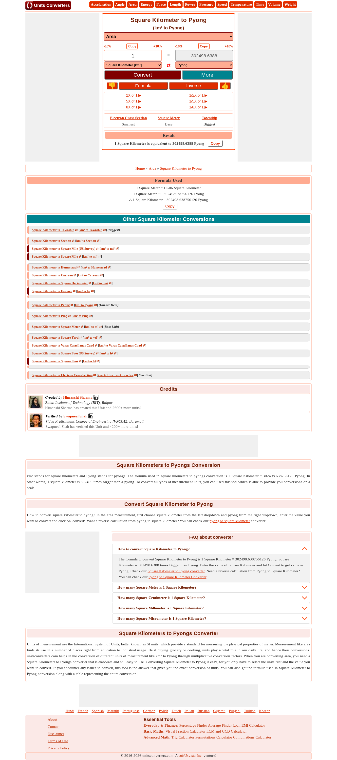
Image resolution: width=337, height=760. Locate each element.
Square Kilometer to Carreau (52, 275)
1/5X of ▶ (198, 101)
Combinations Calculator (252, 737)
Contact (53, 727)
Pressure (206, 4)
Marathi (113, 711)
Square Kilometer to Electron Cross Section (62, 375)
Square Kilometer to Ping (49, 316)
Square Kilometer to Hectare (52, 291)
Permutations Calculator (213, 737)
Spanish (98, 711)
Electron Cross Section (128, 118)
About (52, 719)
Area (133, 4)
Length (175, 4)
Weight (290, 4)
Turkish (250, 711)
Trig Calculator (182, 737)
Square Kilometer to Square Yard (55, 337)
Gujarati (219, 711)
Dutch (176, 711)
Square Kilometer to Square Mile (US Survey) (63, 248)
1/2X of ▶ (198, 95)
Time (260, 4)
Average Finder (220, 725)
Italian (189, 711)
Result (169, 135)
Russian (204, 711)
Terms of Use (58, 741)
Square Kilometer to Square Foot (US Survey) (63, 353)
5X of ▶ (133, 101)
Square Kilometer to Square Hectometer (60, 283)
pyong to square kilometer (229, 521)
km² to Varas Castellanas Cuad (120, 345)
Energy (146, 4)
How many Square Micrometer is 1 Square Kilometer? (161, 618)
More (207, 75)
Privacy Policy (59, 748)
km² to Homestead (94, 267)
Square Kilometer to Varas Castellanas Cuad (63, 345)
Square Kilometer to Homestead (54, 267)
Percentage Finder (193, 725)
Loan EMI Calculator (249, 725)
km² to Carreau (88, 275)
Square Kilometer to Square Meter (56, 327)
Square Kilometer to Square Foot (55, 361)
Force (161, 4)
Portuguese (131, 711)
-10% (107, 46)
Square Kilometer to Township (53, 230)
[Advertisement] (62, 87)
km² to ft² (106, 353)
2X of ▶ (133, 95)
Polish (163, 711)
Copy (132, 46)
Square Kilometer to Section (51, 241)
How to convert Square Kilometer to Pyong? (153, 549)
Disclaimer (56, 734)
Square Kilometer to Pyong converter (176, 571)
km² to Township (90, 230)
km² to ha (83, 291)
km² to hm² (100, 283)
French (83, 711)
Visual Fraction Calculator (186, 731)
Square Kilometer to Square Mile (55, 256)
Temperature (241, 4)
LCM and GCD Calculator (226, 731)
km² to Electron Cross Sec (115, 375)
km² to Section (86, 241)
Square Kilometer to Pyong (51, 305)
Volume (274, 4)
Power (190, 4)
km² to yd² (91, 337)
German (149, 711)
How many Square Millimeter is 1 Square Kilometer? (160, 608)
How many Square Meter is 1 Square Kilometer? (157, 587)
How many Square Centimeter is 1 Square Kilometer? (161, 598)
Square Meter (169, 118)
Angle (120, 4)
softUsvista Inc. (191, 756)
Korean (264, 711)
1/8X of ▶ (198, 107)
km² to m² (91, 327)
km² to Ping (81, 316)
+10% (157, 46)
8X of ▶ (133, 107)
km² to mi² (107, 248)
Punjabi (235, 711)
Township (209, 118)
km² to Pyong (84, 305)
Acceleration (101, 4)
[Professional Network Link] (96, 397)
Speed (222, 4)
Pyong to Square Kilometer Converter (177, 577)
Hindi (70, 711)
